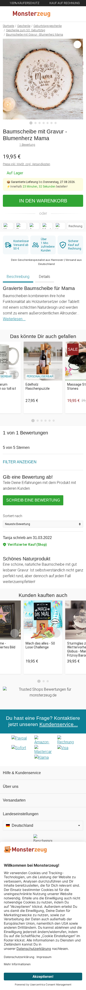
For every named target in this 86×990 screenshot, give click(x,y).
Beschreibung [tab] (18, 276)
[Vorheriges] (8, 82)
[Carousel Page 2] (38, 421)
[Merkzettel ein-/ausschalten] (77, 112)
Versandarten (14, 800)
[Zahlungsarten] (43, 749)
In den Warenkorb (43, 200)
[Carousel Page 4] (45, 421)
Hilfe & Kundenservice (22, 773)
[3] (39, 123)
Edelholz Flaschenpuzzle (38, 386)
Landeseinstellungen (20, 814)
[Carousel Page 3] (42, 421)
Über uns (10, 786)
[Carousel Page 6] (54, 421)
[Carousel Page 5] (49, 421)
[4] (44, 123)
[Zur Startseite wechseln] (31, 14)
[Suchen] (56, 14)
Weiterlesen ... (14, 319)
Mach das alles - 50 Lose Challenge (40, 645)
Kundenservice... (58, 724)
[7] (55, 123)
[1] (31, 123)
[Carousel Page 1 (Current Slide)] (33, 420)
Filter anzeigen (20, 462)
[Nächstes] (78, 82)
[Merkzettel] (66, 14)
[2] (35, 123)
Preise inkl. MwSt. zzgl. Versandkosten (26, 164)
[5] (48, 123)
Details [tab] (44, 276)
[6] (51, 123)
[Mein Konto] (76, 14)
